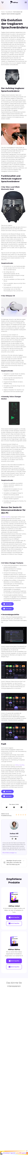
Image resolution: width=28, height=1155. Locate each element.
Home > (3, 12)
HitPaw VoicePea (5, 517)
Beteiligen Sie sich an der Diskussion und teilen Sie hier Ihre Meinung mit (13, 862)
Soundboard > (9, 12)
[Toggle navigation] (26, 2)
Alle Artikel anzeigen (8, 852)
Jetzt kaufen (14, 917)
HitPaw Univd (14, 906)
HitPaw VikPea (14, 949)
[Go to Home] (14, 2)
